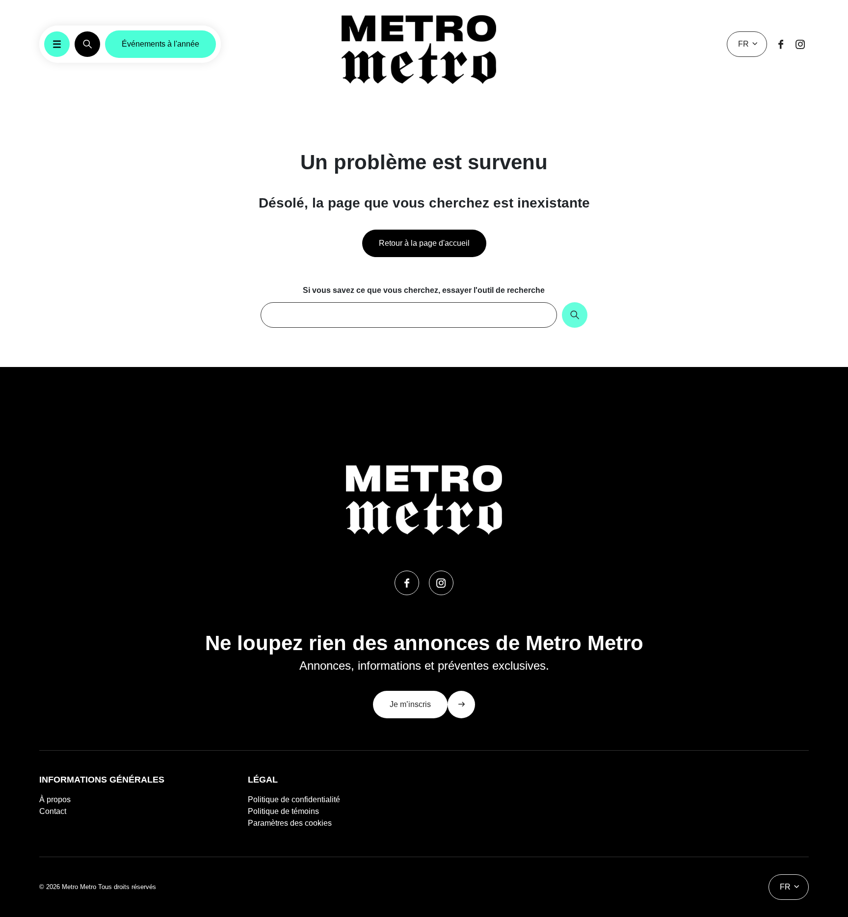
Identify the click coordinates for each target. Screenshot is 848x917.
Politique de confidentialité (294, 799)
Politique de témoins (283, 811)
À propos (55, 799)
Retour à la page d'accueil (424, 243)
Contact (52, 811)
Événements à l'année (160, 44)
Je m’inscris (410, 704)
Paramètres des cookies (290, 823)
